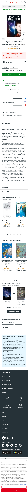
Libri (3, 322)
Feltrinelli (13, 46)
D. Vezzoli (17, 44)
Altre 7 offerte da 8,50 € (16, 70)
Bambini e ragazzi (9, 322)
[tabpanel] (14, 26)
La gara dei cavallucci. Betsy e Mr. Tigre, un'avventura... (21, 262)
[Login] (6, 2)
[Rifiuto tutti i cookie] (26, 460)
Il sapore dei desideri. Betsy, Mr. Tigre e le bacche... (7, 262)
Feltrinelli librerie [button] (6, 372)
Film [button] (3, 420)
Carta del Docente (17, 98)
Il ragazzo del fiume (21, 219)
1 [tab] (7, 234)
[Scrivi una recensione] (19, 49)
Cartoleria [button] (5, 428)
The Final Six (7, 301)
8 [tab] (17, 234)
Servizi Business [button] (6, 380)
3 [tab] (10, 234)
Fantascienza (18, 324)
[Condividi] (25, 39)
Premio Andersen (9, 115)
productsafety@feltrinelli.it (16, 366)
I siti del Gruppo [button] (6, 392)
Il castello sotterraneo (20, 302)
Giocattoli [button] (5, 424)
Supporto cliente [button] (6, 384)
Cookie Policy (23, 484)
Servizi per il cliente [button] (7, 376)
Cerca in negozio (14, 92)
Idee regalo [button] (5, 432)
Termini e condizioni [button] (7, 388)
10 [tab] (20, 234)
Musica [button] (4, 416)
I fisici (7, 219)
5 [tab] (13, 234)
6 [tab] (14, 234)
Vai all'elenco (9, 57)
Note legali (5, 328)
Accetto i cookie (14, 490)
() (17, 48)
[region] (14, 476)
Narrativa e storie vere (7, 324)
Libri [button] (3, 412)
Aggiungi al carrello (15, 74)
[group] (14, 9)
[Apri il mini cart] (25, 2)
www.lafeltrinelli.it (7, 350)
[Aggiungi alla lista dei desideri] (22, 39)
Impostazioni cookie (14, 487)
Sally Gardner (6, 44)
